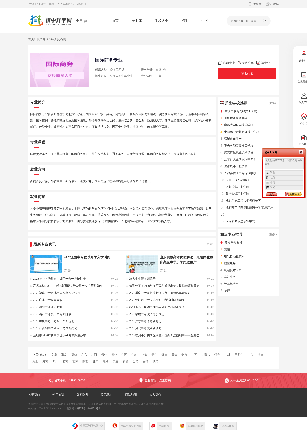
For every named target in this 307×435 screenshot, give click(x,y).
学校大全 (161, 21)
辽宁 (217, 354)
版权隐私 (82, 394)
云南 (65, 361)
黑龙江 (239, 354)
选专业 (265, 62)
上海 (144, 354)
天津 (174, 354)
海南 (45, 361)
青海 (105, 361)
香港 (145, 361)
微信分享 (248, 62)
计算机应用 (229, 283)
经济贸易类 (58, 39)
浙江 (154, 354)
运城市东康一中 (232, 138)
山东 (250, 354)
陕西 (85, 361)
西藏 (75, 361)
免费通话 (294, 194)
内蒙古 (206, 354)
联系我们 (107, 394)
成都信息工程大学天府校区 (240, 200)
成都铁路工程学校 (233, 166)
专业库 (137, 21)
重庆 (64, 354)
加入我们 (155, 394)
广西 (94, 354)
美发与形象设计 (235, 242)
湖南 (164, 354)
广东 (84, 354)
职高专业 (42, 39)
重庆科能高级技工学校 (236, 145)
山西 (194, 354)
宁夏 (115, 361)
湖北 (35, 361)
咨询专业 (229, 62)
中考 (204, 21)
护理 (225, 290)
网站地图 (131, 394)
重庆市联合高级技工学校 (241, 111)
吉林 (227, 354)
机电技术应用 (231, 270)
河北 (114, 354)
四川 (55, 361)
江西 (124, 354)
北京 (184, 354)
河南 (260, 354)
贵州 (104, 354)
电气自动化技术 (232, 256)
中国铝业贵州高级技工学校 (239, 131)
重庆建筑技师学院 (233, 118)
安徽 (54, 354)
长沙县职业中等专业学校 (238, 173)
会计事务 (228, 277)
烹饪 (225, 249)
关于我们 (34, 394)
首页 (115, 21)
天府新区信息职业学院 (237, 221)
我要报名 (247, 73)
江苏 (134, 354)
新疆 (125, 361)
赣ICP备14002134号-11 (89, 408)
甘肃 (95, 361)
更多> (210, 244)
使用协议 (58, 394)
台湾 (135, 361)
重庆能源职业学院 (234, 193)
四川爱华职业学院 (234, 187)
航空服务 (228, 263)
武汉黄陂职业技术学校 (236, 152)
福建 (74, 354)
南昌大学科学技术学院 (236, 125)
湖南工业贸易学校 (234, 180)
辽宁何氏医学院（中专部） (239, 159)
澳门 (156, 361)
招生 (184, 21)
